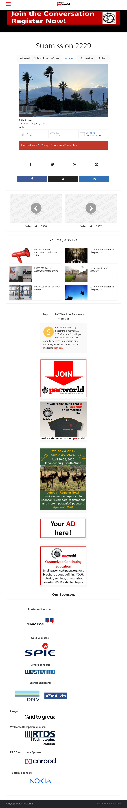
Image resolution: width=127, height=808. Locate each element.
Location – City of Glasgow (99, 269)
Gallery (69, 58)
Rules (102, 58)
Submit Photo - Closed (47, 58)
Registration (102, 803)
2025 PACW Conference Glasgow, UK (102, 251)
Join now (58, 347)
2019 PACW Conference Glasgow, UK (102, 288)
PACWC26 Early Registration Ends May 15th (45, 252)
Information (86, 58)
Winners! (25, 58)
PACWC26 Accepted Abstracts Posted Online (46, 269)
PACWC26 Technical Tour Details (47, 288)
